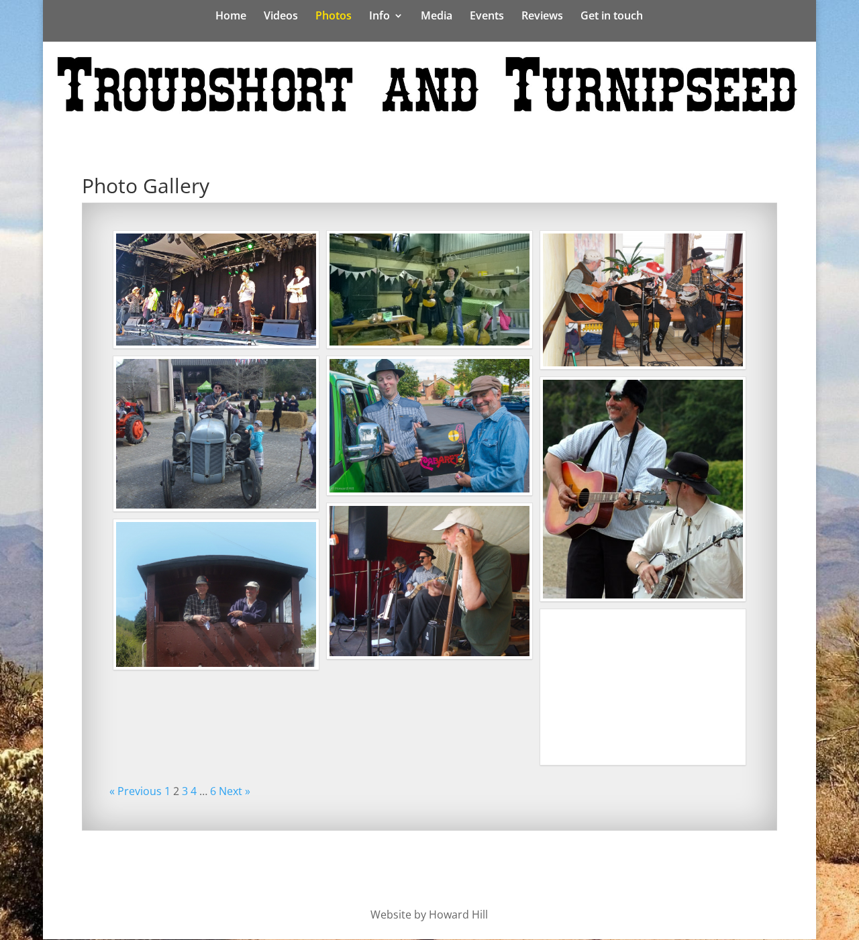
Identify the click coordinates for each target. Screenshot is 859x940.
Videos (281, 17)
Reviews (542, 17)
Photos (333, 17)
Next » (234, 791)
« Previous (135, 791)
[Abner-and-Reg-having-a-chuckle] (643, 489)
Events (487, 17)
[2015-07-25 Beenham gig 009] (429, 581)
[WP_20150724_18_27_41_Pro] (429, 289)
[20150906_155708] (216, 289)
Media (436, 17)
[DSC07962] (643, 300)
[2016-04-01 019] (216, 434)
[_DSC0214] (429, 425)
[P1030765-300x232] (643, 687)
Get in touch (611, 17)
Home (230, 17)
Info (379, 17)
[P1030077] (216, 594)
